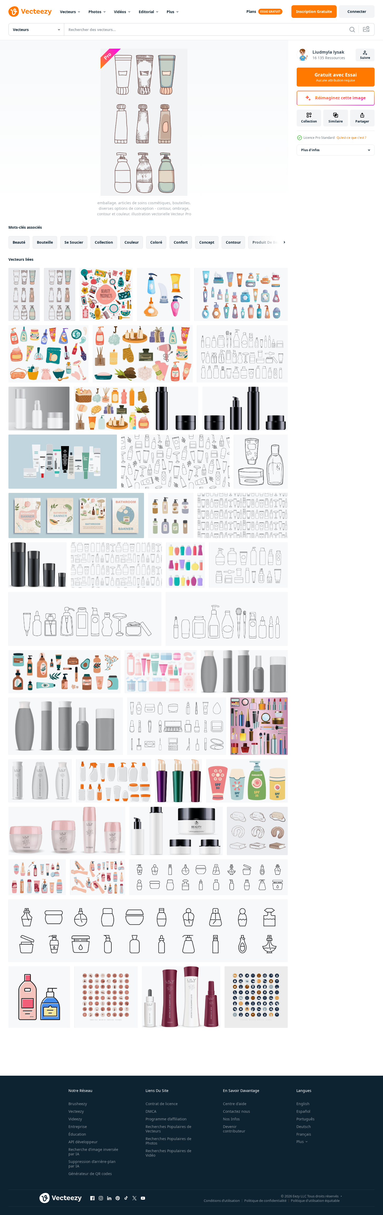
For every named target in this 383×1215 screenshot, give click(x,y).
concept (206, 242)
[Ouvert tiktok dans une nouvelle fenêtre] (126, 1198)
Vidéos (120, 11)
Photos (94, 11)
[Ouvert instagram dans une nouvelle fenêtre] (101, 1198)
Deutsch (303, 1126)
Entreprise (77, 1126)
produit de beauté (269, 242)
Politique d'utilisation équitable (315, 1200)
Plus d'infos (310, 150)
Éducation (77, 1134)
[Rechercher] (352, 29)
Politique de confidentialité (265, 1200)
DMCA (151, 1111)
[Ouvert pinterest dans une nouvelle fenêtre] (118, 1198)
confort (181, 242)
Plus (170, 11)
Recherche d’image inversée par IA (93, 1151)
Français (303, 1134)
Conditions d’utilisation (222, 1200)
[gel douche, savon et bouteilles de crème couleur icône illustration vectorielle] (39, 997)
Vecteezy (76, 1111)
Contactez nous (236, 1111)
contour (233, 242)
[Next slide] (279, 242)
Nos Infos (231, 1118)
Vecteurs (68, 11)
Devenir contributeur (234, 1129)
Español (303, 1111)
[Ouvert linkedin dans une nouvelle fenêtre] (109, 1198)
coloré (156, 242)
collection (104, 242)
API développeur (83, 1141)
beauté (19, 242)
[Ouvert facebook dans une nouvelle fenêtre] (92, 1198)
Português (305, 1118)
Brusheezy (77, 1103)
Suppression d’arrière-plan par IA (92, 1163)
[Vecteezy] (30, 11)
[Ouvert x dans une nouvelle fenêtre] (134, 1198)
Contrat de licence (162, 1103)
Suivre (365, 57)
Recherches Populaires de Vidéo (168, 1153)
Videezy (75, 1118)
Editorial (146, 11)
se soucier (73, 242)
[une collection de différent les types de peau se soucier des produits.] (62, 462)
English (303, 1103)
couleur (132, 242)
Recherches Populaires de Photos (168, 1141)
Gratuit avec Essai (336, 77)
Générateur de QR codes (90, 1173)
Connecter (356, 11)
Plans (251, 11)
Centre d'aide (234, 1103)
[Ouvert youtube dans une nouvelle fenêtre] (143, 1198)
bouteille (45, 242)
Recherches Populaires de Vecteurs (168, 1129)
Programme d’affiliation (166, 1118)
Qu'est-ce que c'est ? (351, 137)
